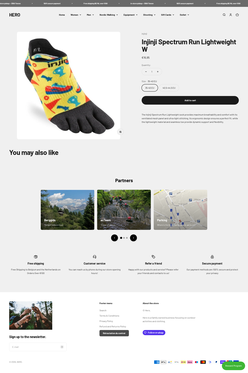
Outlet (183, 14)
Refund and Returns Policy (112, 326)
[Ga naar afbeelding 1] (121, 238)
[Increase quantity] (158, 71)
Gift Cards (166, 14)
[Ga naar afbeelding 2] (124, 238)
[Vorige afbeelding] (114, 237)
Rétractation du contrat (114, 333)
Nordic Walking (107, 14)
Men (89, 14)
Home (62, 14)
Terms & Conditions (109, 315)
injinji (144, 33)
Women (74, 14)
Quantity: (146, 65)
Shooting (148, 14)
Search (102, 310)
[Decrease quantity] (146, 71)
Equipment (129, 14)
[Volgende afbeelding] (133, 237)
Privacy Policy (106, 321)
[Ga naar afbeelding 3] (127, 238)
